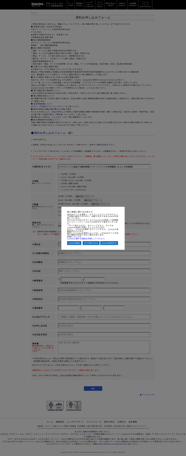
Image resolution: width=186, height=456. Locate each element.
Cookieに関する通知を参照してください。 (86, 239)
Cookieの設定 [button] (74, 243)
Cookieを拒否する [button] (109, 243)
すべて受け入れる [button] (91, 243)
